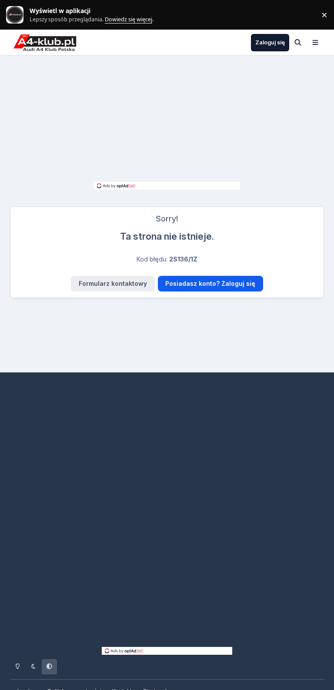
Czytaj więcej (18, 15)
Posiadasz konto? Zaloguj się (210, 283)
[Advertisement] (167, 121)
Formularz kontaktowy (113, 283)
